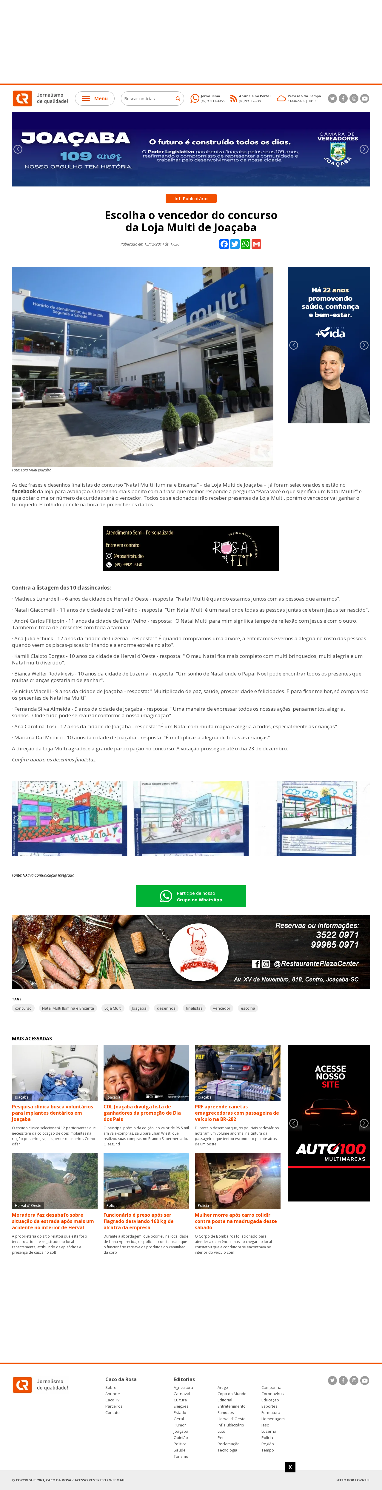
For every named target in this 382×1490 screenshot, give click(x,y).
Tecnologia (227, 1450)
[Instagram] (353, 98)
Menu (101, 98)
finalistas (194, 1008)
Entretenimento (232, 1406)
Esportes (269, 1406)
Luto (221, 1431)
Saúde (180, 1450)
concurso (23, 1008)
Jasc (265, 1425)
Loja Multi (112, 1008)
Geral (179, 1419)
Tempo (267, 1450)
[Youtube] (364, 98)
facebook (24, 491)
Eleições (181, 1406)
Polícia (267, 1438)
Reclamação (229, 1444)
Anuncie (112, 1394)
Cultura (180, 1400)
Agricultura (183, 1387)
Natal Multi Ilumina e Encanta (68, 1008)
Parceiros (114, 1406)
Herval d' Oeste (232, 1419)
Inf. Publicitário (231, 1425)
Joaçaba (139, 1008)
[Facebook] (343, 98)
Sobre (110, 1387)
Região (267, 1444)
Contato (112, 1413)
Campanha (271, 1387)
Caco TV (112, 1400)
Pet (221, 1438)
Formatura (270, 1413)
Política (180, 1444)
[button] (364, 149)
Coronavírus (272, 1394)
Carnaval (182, 1394)
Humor (180, 1425)
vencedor (221, 1008)
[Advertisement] (179, 42)
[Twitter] (332, 98)
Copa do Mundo (232, 1394)
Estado (180, 1413)
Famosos (226, 1413)
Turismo (181, 1456)
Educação (270, 1400)
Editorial (225, 1400)
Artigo (223, 1387)
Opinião (181, 1438)
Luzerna (268, 1431)
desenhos (166, 1008)
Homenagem (273, 1419)
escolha (248, 1008)
